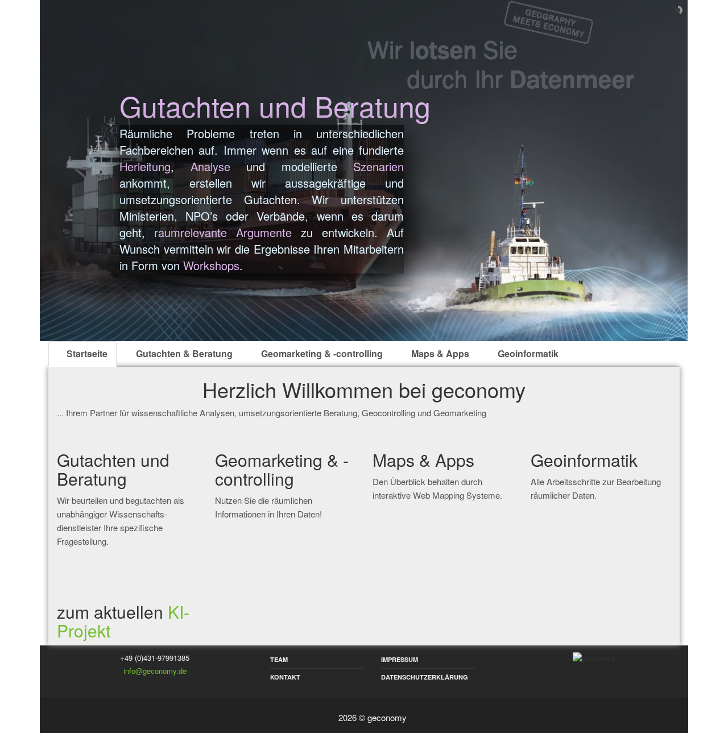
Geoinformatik (527, 353)
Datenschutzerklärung (424, 677)
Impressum (399, 659)
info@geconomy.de (155, 670)
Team (279, 659)
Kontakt (285, 677)
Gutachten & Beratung (183, 353)
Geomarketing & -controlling (321, 353)
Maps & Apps (439, 353)
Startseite (85, 353)
